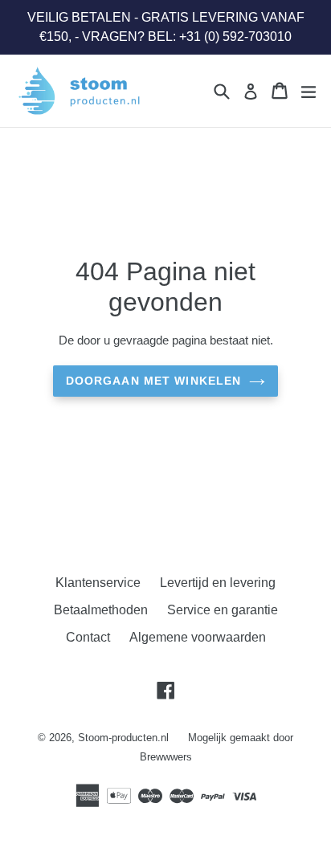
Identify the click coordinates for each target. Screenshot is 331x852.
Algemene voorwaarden (197, 637)
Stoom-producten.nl (123, 738)
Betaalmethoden (101, 610)
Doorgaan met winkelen (154, 380)
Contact (88, 637)
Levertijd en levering (218, 582)
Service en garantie (222, 610)
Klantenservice (98, 582)
